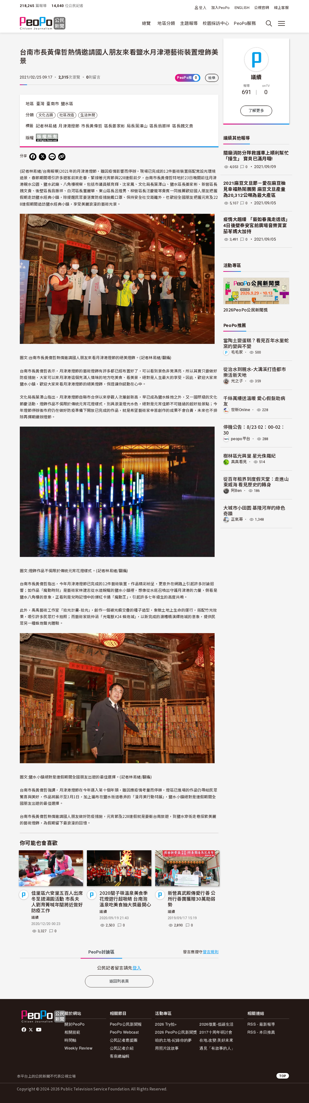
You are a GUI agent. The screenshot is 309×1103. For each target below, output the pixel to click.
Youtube (39, 1029)
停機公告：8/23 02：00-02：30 (254, 429)
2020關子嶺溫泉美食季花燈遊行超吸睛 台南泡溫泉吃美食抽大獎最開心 (125, 898)
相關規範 (72, 1032)
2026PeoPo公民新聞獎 (245, 310)
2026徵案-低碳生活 (216, 1024)
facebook (24, 1029)
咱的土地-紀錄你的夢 (173, 1040)
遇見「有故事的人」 (217, 1048)
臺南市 (52, 103)
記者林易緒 (46, 126)
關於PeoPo (74, 1024)
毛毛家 (237, 352)
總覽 (146, 23)
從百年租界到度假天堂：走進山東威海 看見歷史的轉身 (256, 481)
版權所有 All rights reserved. (48, 137)
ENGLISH (242, 8)
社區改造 (66, 115)
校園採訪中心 (216, 23)
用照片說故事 (167, 1048)
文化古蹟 (45, 115)
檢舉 (211, 78)
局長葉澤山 (137, 126)
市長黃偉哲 (91, 126)
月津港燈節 (68, 126)
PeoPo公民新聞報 (126, 1024)
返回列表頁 (119, 981)
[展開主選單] (281, 23)
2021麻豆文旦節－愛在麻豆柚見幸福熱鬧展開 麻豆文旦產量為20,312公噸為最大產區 (254, 189)
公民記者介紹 (121, 1048)
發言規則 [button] (210, 952)
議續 (35, 917)
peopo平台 (240, 439)
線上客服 (281, 8)
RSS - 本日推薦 (261, 1032)
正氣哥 (237, 519)
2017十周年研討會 (215, 1032)
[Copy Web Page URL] (61, 156)
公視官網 (261, 8)
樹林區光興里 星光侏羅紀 (249, 455)
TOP (282, 1075)
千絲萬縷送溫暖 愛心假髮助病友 (254, 401)
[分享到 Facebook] (32, 156)
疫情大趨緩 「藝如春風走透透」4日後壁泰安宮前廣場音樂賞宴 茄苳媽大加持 (255, 225)
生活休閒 (87, 115)
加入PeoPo (220, 8)
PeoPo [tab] (101, 952)
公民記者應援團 (124, 1040)
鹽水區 (67, 103)
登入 (202, 7)
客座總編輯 (120, 1056)
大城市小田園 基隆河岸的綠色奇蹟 (254, 510)
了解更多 (256, 110)
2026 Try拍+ (166, 1024)
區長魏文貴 (182, 126)
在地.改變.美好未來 (216, 1040)
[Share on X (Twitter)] (42, 156)
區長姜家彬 (114, 126)
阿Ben (236, 490)
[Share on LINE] (52, 156)
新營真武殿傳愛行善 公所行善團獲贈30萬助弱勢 (192, 898)
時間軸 (70, 1040)
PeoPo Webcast (124, 1032)
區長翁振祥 (159, 126)
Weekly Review (78, 1048)
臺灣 (40, 103)
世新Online (240, 409)
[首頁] (42, 23)
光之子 (237, 381)
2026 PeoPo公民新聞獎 (176, 1032)
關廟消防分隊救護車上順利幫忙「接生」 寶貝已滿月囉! (256, 156)
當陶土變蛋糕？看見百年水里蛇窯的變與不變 (256, 343)
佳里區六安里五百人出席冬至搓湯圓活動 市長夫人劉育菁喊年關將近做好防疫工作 (57, 901)
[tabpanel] (119, 967)
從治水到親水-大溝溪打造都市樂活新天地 (254, 372)
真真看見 (239, 461)
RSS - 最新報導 (261, 1024)
